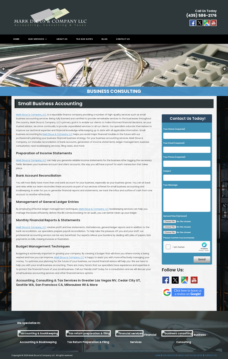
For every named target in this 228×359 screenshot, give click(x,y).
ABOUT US (182, 355)
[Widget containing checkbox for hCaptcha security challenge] (186, 247)
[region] (114, 70)
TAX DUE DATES (196, 355)
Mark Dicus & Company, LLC (31, 114)
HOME (158, 355)
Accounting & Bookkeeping (38, 342)
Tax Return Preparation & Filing (88, 342)
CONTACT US (211, 355)
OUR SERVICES (169, 355)
